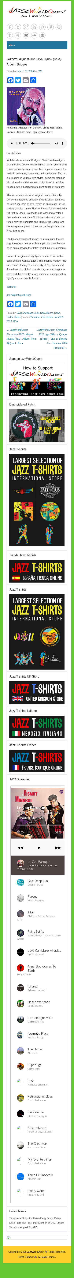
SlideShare (59, 27)
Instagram (26, 35)
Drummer (35, 317)
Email (42, 35)
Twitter (18, 27)
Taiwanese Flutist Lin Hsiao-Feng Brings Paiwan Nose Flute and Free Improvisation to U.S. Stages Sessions (36, 1223)
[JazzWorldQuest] (37, 12)
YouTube (50, 27)
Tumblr (10, 35)
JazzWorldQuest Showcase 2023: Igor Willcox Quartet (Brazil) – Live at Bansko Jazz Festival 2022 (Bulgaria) (52, 338)
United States (13, 317)
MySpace (18, 35)
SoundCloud (34, 35)
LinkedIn (34, 27)
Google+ (26, 27)
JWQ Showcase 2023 (28, 313)
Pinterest (42, 27)
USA (15, 321)
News (57, 313)
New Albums (46, 313)
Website (11, 286)
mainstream (47, 317)
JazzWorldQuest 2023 (19, 295)
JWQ (39, 71)
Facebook (10, 27)
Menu (12, 45)
